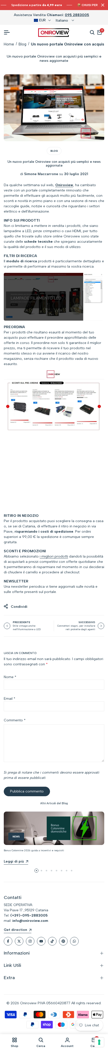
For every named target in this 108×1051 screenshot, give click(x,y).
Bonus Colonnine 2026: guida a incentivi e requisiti (34, 850)
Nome (10, 677)
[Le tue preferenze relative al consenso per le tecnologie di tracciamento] (99, 1042)
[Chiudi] (101, 5)
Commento (15, 720)
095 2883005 (77, 15)
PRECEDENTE (21, 622)
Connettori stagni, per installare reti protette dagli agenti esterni (76, 629)
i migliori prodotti (54, 556)
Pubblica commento (27, 791)
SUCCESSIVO (87, 622)
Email (9, 698)
